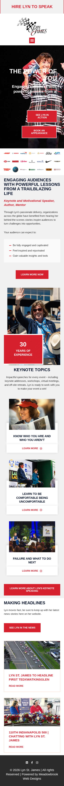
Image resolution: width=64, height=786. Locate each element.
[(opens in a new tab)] (32, 655)
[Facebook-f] (32, 762)
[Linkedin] (27, 762)
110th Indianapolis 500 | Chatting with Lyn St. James (28, 736)
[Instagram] (37, 762)
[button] (32, 40)
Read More (16, 685)
